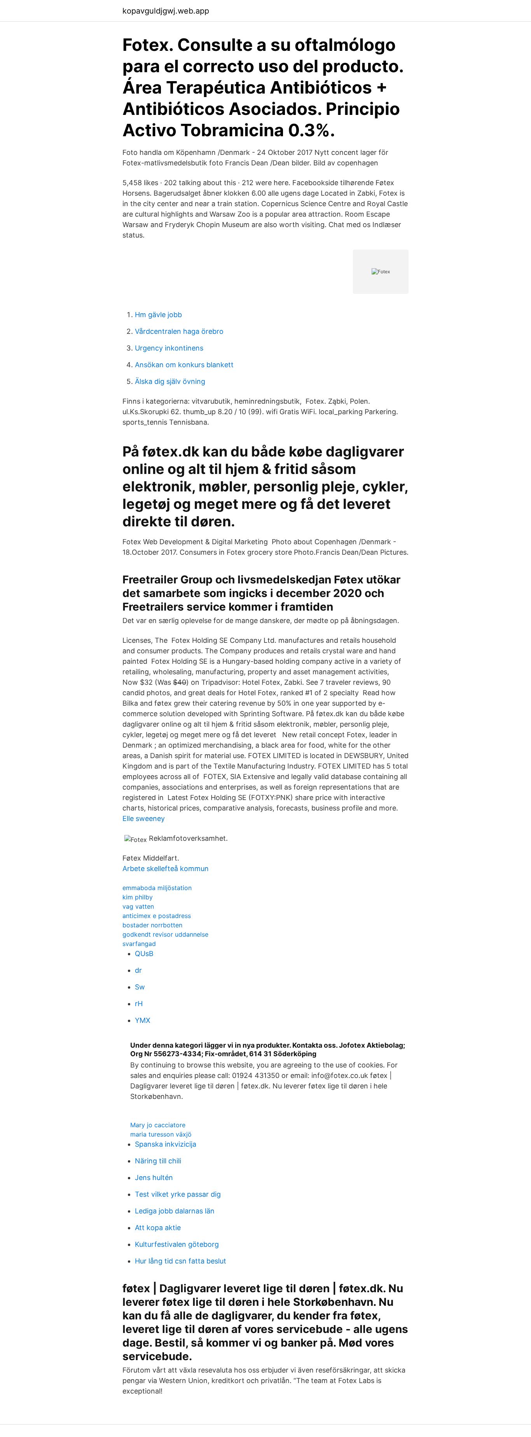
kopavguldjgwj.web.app (165, 11)
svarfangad (139, 944)
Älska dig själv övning (170, 381)
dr (138, 970)
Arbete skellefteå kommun (165, 868)
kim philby (137, 897)
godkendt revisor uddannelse (165, 934)
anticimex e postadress (156, 916)
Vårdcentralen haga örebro (179, 331)
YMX (142, 1020)
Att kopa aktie (158, 1228)
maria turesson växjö (161, 1134)
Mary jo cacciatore (157, 1125)
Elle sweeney (143, 818)
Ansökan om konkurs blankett (184, 365)
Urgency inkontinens (169, 348)
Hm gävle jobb (158, 315)
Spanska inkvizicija (165, 1144)
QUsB (144, 953)
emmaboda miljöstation (157, 888)
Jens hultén (154, 1177)
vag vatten (138, 906)
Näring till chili (158, 1161)
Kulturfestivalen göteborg (177, 1244)
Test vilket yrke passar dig (178, 1194)
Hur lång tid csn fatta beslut (180, 1261)
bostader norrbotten (152, 925)
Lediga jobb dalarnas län (175, 1211)
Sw (140, 987)
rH (139, 1004)
